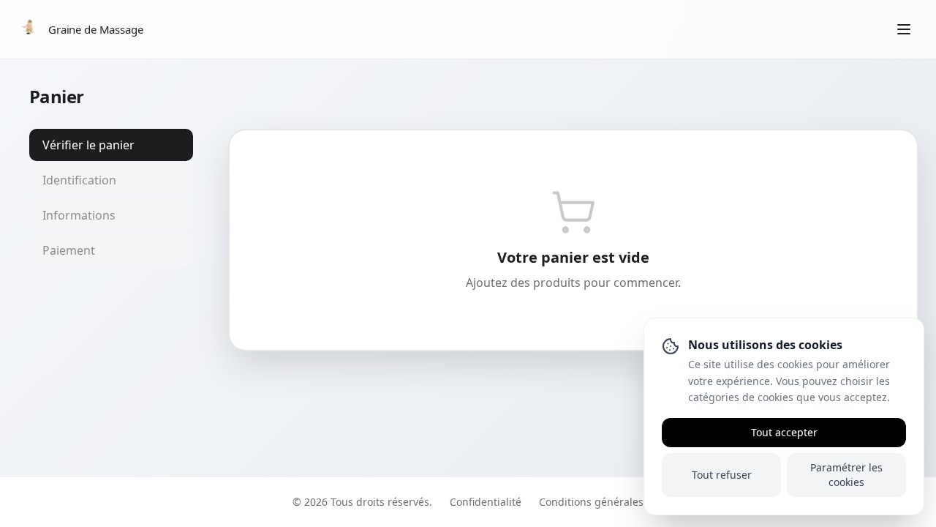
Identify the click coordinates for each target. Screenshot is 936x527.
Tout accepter (784, 432)
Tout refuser (722, 475)
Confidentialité (485, 502)
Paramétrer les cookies (846, 474)
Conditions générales (591, 502)
